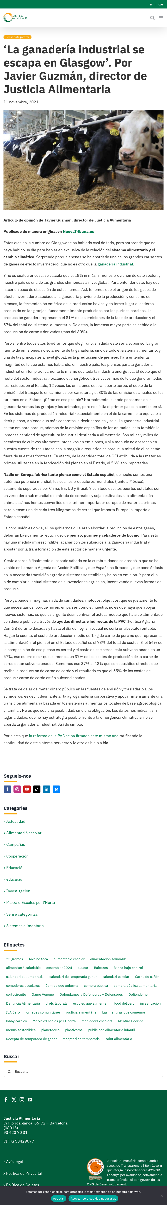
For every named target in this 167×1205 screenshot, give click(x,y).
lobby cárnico (16, 1021)
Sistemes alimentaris (25, 925)
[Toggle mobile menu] (161, 17)
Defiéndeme (138, 994)
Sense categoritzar (17, 37)
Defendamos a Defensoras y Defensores (91, 994)
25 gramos (14, 959)
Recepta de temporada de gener (31, 1038)
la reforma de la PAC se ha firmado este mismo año (74, 735)
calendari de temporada (25, 976)
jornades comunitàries (43, 1012)
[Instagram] (17, 789)
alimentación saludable (108, 959)
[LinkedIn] (46, 789)
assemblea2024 (59, 967)
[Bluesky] (56, 789)
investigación (150, 1003)
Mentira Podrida (130, 1021)
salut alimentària (118, 1038)
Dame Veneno (43, 994)
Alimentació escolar (24, 832)
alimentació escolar (69, 959)
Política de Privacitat (24, 1173)
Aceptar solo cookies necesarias (93, 1198)
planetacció (50, 1029)
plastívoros (74, 1029)
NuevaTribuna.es (78, 231)
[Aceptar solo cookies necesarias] (161, 1195)
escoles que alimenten (91, 1003)
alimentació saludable (23, 967)
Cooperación (17, 856)
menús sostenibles (21, 1029)
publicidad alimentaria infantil (111, 1029)
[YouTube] (27, 789)
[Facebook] (7, 789)
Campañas (15, 844)
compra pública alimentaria (135, 985)
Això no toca (38, 959)
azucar (83, 967)
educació (14, 879)
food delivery (124, 1003)
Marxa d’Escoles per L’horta (54, 1021)
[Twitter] (14, 1099)
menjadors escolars (97, 1021)
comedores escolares (23, 985)
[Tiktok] (36, 789)
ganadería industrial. (116, 264)
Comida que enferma (61, 985)
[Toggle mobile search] (152, 17)
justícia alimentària (81, 1012)
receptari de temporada (81, 1038)
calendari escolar (115, 976)
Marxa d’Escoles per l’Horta (30, 902)
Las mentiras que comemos (124, 1012)
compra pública (96, 985)
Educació (14, 867)
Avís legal (14, 1161)
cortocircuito (16, 994)
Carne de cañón (147, 976)
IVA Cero (13, 1012)
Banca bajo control (128, 967)
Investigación (18, 890)
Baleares (101, 967)
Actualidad (15, 821)
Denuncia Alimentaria (23, 1003)
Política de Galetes (22, 1184)
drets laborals (56, 1003)
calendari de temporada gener (73, 976)
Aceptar (58, 1198)
